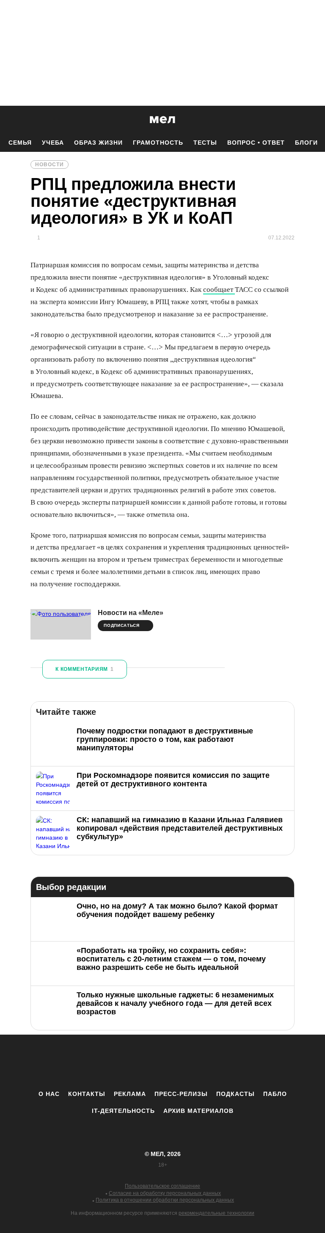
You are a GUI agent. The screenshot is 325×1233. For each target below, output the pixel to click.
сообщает (219, 290)
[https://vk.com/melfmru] (139, 1062)
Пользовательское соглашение (162, 1186)
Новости (49, 165)
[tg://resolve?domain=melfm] (92, 1062)
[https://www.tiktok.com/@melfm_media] (162, 1062)
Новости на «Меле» (130, 612)
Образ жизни (98, 142)
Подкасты (235, 1093)
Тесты (205, 142)
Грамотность (158, 142)
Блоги (306, 142)
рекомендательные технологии (216, 1213)
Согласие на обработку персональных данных (165, 1193)
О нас (49, 1093)
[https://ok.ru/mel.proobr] (209, 1062)
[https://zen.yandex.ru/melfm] (116, 1062)
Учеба (53, 142)
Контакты (86, 1093)
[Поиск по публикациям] (8, 120)
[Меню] (312, 119)
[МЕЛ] (162, 119)
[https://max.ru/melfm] (232, 1062)
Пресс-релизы (181, 1093)
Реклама (130, 1093)
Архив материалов (198, 1110)
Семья (20, 142)
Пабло (275, 1093)
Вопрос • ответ (256, 142)
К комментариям (84, 669)
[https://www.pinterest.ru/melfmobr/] (185, 1062)
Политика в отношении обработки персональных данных (165, 1200)
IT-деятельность (123, 1110)
